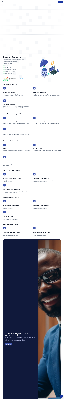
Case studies (39, 1)
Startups (35, 1)
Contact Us (60, 1)
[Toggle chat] (61, 396)
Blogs (45, 1)
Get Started (8, 344)
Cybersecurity (26, 1)
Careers (53, 1)
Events (43, 1)
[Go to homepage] (3, 1)
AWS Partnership (31, 1)
